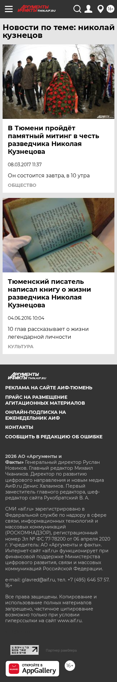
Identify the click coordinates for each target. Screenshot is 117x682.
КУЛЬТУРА (20, 346)
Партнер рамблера (61, 650)
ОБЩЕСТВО (22, 185)
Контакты (19, 427)
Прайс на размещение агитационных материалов (45, 400)
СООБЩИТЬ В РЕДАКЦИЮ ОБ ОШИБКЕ (53, 437)
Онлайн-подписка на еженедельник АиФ (35, 415)
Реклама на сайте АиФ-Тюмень (48, 388)
